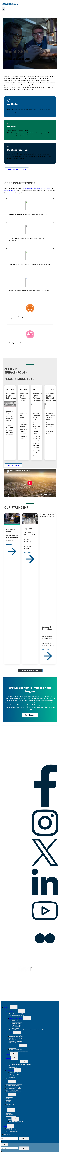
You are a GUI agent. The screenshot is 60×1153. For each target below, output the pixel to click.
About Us (5, 1110)
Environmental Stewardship (42, 188)
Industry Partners (10, 1070)
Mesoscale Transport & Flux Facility (13, 1091)
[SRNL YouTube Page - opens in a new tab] (45, 924)
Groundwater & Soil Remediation (16, 1018)
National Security (27, 188)
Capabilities (6, 1081)
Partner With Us (7, 1054)
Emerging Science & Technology (12, 1045)
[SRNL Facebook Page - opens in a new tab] (45, 806)
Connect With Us (7, 1134)
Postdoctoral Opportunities (14, 1062)
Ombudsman (12, 1077)
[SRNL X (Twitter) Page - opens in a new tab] (45, 865)
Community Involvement (11, 1116)
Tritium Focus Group (13, 1042)
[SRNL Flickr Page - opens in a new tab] (45, 951)
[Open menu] (3, 9)
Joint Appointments (13, 1067)
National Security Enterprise (15, 1123)
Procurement (9, 1078)
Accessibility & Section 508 (30, 956)
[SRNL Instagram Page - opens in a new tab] (45, 837)
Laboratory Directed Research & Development (18, 1051)
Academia (8, 1058)
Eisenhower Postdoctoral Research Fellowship (21, 1064)
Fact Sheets (8, 1106)
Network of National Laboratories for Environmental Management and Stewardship (26, 1029)
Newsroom (6, 1094)
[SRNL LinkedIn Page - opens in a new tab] (45, 896)
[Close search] (4, 1144)
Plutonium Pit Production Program (16, 1038)
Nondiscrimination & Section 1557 (49, 956)
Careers (5, 1126)
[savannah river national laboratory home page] (12, 740)
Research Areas (7, 1007)
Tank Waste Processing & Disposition (16, 1015)
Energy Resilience (9, 191)
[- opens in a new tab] (10, 970)
